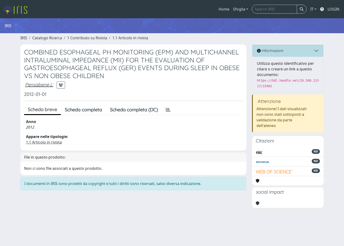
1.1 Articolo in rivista (130, 37)
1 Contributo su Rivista (87, 37)
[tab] (168, 110)
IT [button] (312, 9)
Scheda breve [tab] (42, 109)
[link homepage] (17, 9)
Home (224, 9)
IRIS (23, 37)
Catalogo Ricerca (47, 37)
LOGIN (333, 9)
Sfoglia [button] (239, 9)
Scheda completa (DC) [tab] (134, 109)
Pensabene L (39, 84)
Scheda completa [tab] (83, 109)
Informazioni (272, 50)
